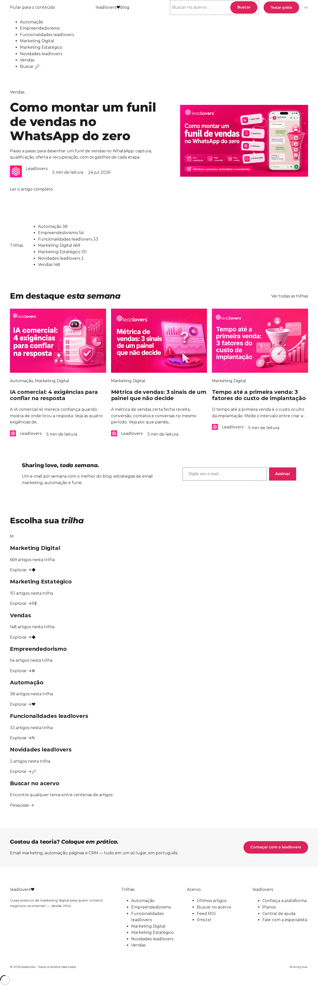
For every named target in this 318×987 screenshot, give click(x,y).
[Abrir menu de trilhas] (306, 7)
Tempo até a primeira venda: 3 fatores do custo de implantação (259, 395)
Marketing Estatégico (41, 47)
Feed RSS (206, 913)
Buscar (243, 7)
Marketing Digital (37, 41)
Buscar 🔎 (30, 66)
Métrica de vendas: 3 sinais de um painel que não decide (158, 395)
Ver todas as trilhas (289, 296)
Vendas (27, 60)
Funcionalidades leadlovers (47, 34)
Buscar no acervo (214, 907)
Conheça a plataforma (284, 900)
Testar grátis (281, 7)
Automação (31, 22)
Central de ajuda (278, 913)
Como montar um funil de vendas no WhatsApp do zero (83, 121)
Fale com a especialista (284, 919)
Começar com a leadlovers (275, 847)
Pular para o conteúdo (32, 7)
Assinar (282, 473)
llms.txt (204, 919)
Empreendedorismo (40, 28)
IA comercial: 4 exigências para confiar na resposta (54, 395)
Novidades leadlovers (41, 53)
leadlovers (112, 7)
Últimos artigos (211, 900)
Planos (269, 907)
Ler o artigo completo (31, 190)
